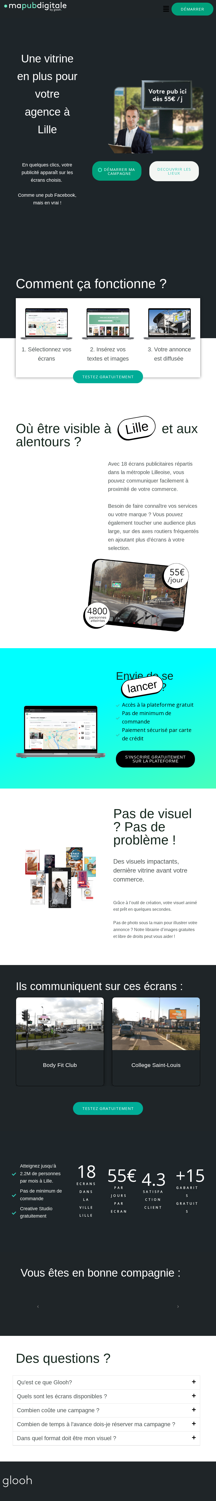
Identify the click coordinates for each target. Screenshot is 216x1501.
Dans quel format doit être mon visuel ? (66, 1438)
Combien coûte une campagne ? (58, 1410)
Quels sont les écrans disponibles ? (62, 1396)
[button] (38, 1306)
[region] (62, 540)
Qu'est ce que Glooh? (44, 1382)
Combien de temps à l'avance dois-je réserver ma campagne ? (96, 1424)
